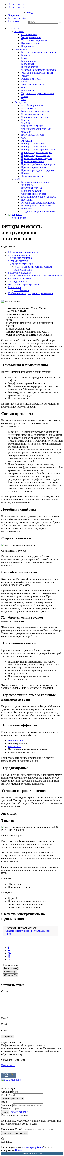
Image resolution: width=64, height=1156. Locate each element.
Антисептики (28, 108)
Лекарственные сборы (33, 193)
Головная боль (16, 740)
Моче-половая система (33, 84)
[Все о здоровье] (11, 1079)
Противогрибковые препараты (38, 164)
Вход (30, 12)
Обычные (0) (10, 975)
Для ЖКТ (26, 123)
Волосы (25, 55)
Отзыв (5, 991)
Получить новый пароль (15, 1133)
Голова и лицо (29, 61)
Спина (24, 96)
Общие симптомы (31, 78)
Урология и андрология (34, 40)
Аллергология (29, 34)
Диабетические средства (34, 117)
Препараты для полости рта (36, 152)
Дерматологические (32, 114)
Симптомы (20, 49)
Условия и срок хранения (23, 284)
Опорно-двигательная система (38, 202)
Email (5, 1024)
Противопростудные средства (37, 170)
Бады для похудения (32, 190)
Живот (25, 75)
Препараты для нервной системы (39, 149)
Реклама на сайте (17, 18)
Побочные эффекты (20, 278)
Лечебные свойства (20, 257)
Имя (4, 1018)
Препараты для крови (33, 143)
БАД (17, 179)
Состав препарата (19, 255)
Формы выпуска (18, 260)
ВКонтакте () (11, 968)
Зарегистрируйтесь (32, 1147)
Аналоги (14, 287)
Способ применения (20, 263)
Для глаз (25, 120)
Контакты (13, 21)
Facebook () (10, 972)
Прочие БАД (28, 208)
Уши (23, 99)
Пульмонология (30, 43)
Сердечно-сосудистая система (37, 93)
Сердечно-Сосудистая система (38, 211)
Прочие (25, 173)
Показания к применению (23, 252)
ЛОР (23, 137)
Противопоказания (19, 272)
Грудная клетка (29, 66)
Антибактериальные (32, 105)
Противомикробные (32, 161)
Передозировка (17, 281)
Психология (27, 90)
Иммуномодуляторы (32, 134)
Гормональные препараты (35, 111)
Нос (23, 87)
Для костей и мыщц (32, 125)
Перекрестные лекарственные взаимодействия (35, 275)
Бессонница (14, 746)
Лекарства (20, 102)
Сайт (4, 1030)
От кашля (26, 140)
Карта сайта (8, 1065)
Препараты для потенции (35, 155)
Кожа (24, 81)
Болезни (19, 31)
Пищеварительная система (36, 205)
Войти (18, 1150)
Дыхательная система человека (38, 69)
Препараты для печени (34, 146)
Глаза (24, 58)
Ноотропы (27, 199)
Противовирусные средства (36, 158)
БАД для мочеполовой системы (38, 196)
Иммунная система (31, 187)
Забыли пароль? (19, 1111)
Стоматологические (32, 176)
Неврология (27, 46)
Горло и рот (27, 63)
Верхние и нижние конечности (38, 52)
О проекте (13, 15)
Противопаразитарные (33, 167)
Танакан (21, 290)
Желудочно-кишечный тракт (37, 72)
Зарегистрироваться (13, 1098)
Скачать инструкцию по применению (30, 293)
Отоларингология (31, 37)
